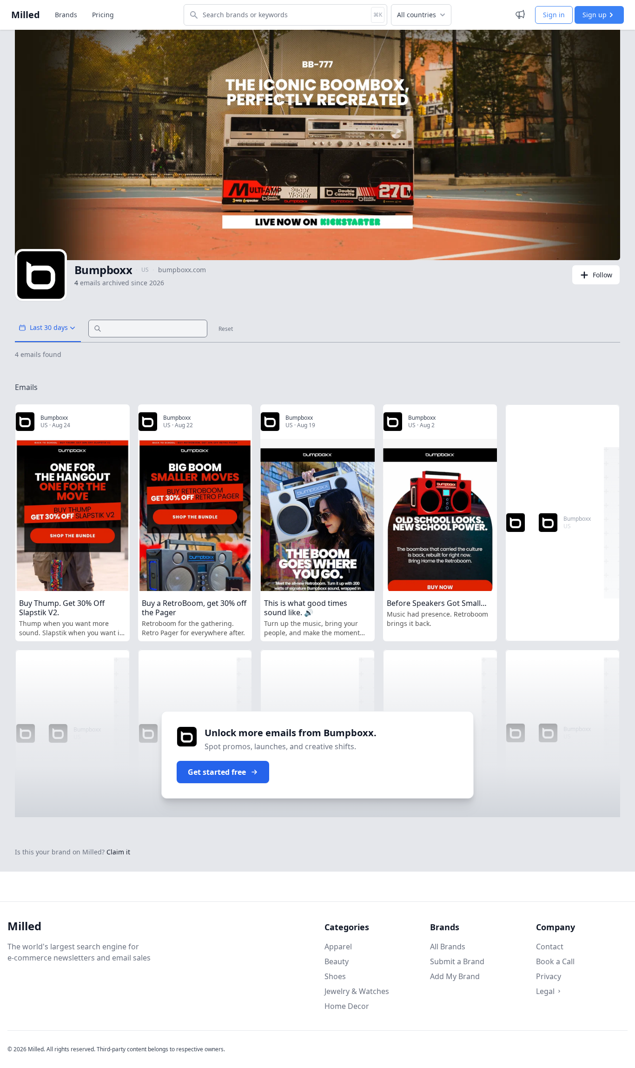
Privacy (548, 976)
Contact (549, 946)
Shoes (335, 976)
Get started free (217, 772)
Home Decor (346, 1006)
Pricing (103, 14)
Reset (225, 329)
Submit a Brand (457, 961)
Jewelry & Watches (356, 991)
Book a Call (555, 961)
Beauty (336, 961)
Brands (66, 14)
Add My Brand (455, 976)
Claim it (118, 851)
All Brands (447, 946)
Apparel (338, 946)
